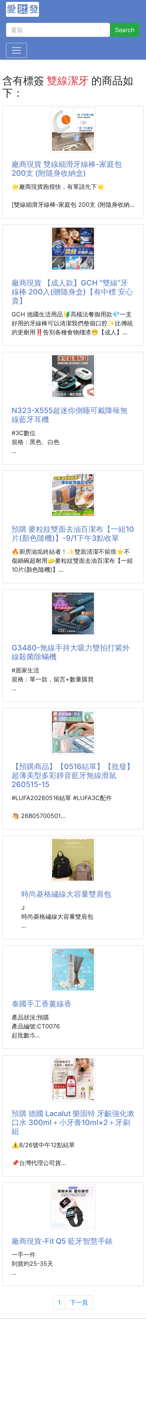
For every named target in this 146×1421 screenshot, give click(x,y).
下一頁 (79, 1302)
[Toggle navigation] (16, 50)
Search (124, 30)
